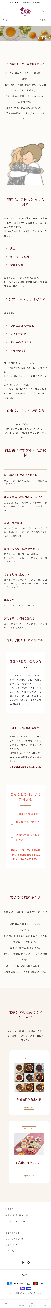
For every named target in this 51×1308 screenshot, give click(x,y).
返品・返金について (14, 1239)
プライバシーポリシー (15, 1221)
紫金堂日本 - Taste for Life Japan (28, 1293)
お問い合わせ (11, 1251)
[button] (5, 11)
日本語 (42, 20)
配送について (11, 1245)
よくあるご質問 (12, 1232)
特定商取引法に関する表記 (17, 1215)
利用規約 (9, 1209)
